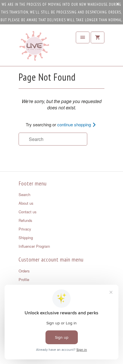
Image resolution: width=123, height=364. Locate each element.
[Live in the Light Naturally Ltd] (34, 47)
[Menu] (83, 37)
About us (26, 203)
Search (24, 194)
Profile (24, 279)
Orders (24, 271)
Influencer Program (34, 246)
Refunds (25, 220)
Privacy (25, 229)
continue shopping (74, 124)
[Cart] (97, 37)
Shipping (26, 237)
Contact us (28, 211)
